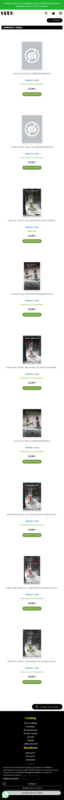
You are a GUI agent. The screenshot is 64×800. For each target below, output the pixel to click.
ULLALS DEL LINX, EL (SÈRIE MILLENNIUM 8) (32, 441)
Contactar (30, 759)
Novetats (30, 726)
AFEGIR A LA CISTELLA (32, 94)
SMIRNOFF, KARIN (32, 80)
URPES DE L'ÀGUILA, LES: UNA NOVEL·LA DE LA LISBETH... (32, 220)
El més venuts (30, 733)
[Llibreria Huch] (7, 13)
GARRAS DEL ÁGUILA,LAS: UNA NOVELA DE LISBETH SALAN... (32, 588)
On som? (30, 756)
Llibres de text (30, 743)
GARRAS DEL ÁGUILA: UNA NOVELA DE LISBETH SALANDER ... (32, 367)
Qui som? (30, 753)
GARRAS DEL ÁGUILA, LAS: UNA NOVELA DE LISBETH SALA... (32, 514)
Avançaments (30, 730)
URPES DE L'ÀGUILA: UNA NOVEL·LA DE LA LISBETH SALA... (32, 661)
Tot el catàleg (30, 723)
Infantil (30, 740)
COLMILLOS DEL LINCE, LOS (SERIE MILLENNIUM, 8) (32, 147)
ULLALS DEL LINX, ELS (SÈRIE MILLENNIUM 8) (32, 73)
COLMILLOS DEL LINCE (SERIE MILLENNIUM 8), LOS (32, 294)
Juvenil (30, 737)
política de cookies (10, 778)
